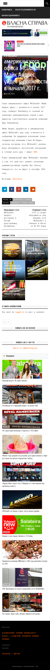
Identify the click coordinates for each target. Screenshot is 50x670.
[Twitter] (4, 189)
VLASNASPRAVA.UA (7, 10)
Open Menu (5, 3)
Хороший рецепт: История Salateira (14, 380)
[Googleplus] (18, 189)
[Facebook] (11, 189)
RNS (35, 152)
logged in (19, 312)
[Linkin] (25, 189)
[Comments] (32, 189)
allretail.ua (17, 179)
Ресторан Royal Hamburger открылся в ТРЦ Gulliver (20, 430)
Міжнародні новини (22, 199)
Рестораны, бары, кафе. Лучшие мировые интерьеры (21, 614)
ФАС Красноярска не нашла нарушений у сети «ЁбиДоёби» (23, 589)
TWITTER (16, 654)
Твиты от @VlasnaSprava (25, 348)
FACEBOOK (6, 654)
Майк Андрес (28, 203)
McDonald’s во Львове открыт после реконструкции (20, 511)
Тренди (20, 41)
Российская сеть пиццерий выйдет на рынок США (20, 405)
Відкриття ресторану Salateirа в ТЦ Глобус (17, 536)
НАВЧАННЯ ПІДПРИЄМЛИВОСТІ (10, 16)
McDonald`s (16, 203)
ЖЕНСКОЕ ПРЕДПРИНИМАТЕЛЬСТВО (25, 10)
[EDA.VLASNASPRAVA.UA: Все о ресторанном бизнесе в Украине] (25, 24)
